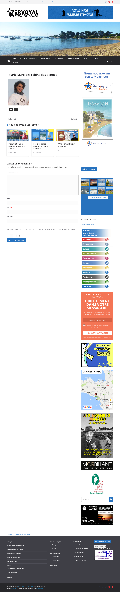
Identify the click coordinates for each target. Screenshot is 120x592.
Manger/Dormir (55, 553)
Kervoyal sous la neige (14, 553)
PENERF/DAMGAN (29, 58)
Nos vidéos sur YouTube (16, 568)
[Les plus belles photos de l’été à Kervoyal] (43, 130)
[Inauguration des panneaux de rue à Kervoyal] (18, 130)
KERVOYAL (16, 58)
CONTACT (96, 58)
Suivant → (75, 119)
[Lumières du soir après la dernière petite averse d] (85, 190)
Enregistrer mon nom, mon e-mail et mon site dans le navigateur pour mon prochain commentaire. (42, 229)
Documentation (12, 561)
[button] (20, 58)
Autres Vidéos (12, 572)
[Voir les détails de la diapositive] (97, 122)
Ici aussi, (16, 63)
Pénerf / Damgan (55, 542)
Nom (9, 198)
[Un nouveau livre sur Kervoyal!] (67, 130)
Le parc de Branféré (80, 560)
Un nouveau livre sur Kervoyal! (67, 145)
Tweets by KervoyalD (87, 224)
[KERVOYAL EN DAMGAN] (9, 60)
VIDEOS (9, 565)
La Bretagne (59, 58)
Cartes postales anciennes (15, 550)
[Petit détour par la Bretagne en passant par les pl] (93, 190)
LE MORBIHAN (45, 58)
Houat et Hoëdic (79, 556)
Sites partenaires (72, 58)
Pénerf (54, 549)
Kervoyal (9, 542)
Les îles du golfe (79, 552)
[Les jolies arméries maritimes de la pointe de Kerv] (101, 190)
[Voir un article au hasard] (111, 60)
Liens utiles (86, 58)
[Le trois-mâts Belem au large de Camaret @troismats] (101, 182)
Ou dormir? (55, 556)
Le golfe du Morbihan (81, 549)
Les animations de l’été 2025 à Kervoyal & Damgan (45, 2)
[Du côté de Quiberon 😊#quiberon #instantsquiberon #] (109, 190)
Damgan (54, 545)
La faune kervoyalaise (13, 557)
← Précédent (11, 119)
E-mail (9, 207)
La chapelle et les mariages (15, 546)
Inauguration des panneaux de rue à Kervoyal (16, 146)
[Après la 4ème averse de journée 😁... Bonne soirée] (109, 182)
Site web (10, 217)
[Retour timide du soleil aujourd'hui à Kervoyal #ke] (93, 182)
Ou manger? (56, 560)
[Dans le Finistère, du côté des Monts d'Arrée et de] (85, 182)
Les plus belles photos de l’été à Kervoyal (40, 146)
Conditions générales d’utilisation (18, 535)
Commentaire (12, 173)
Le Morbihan (78, 545)
